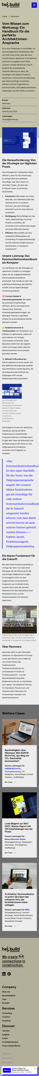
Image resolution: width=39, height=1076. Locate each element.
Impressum (6, 1054)
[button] (34, 5)
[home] (17, 5)
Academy (6, 1020)
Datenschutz (7, 1058)
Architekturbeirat (10, 1042)
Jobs (4, 999)
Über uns (6, 992)
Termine (6, 1031)
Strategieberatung (10, 119)
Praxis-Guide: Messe (11, 1046)
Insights (5, 1034)
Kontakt (6, 1003)
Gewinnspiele (7, 1062)
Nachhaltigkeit (8, 995)
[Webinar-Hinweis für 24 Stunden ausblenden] (35, 1068)
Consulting (7, 1013)
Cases (5, 1038)
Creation (6, 1017)
